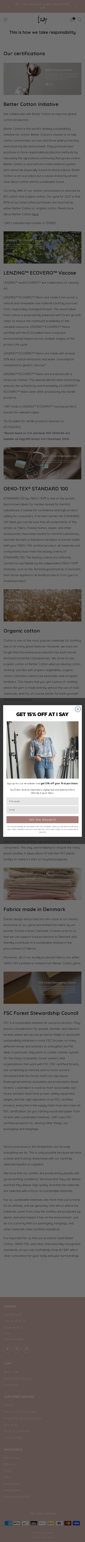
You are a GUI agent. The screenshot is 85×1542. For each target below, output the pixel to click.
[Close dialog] (78, 709)
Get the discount (42, 820)
